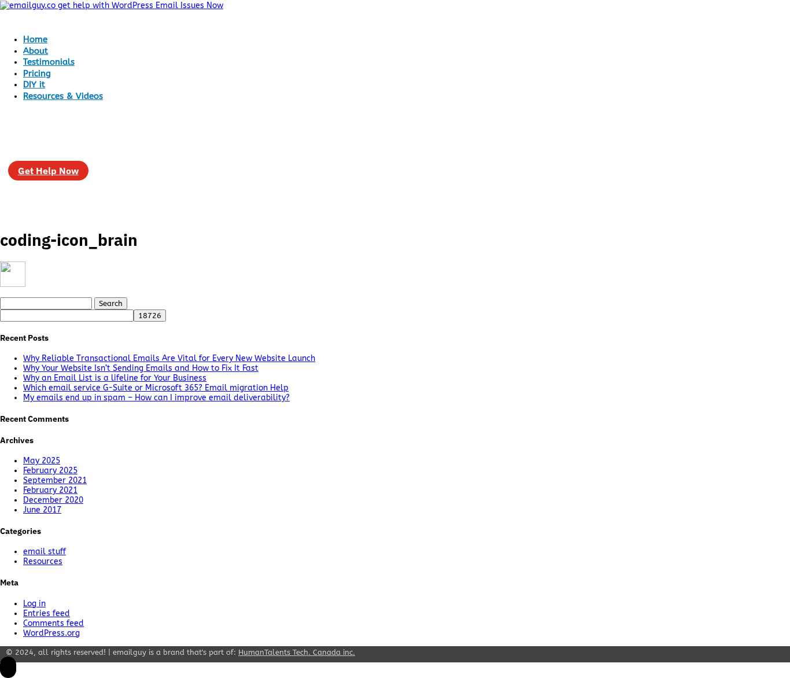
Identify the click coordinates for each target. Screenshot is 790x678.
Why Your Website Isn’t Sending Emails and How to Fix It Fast (141, 368)
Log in (34, 604)
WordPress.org (51, 633)
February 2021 (50, 490)
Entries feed (46, 613)
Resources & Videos (63, 96)
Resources (42, 561)
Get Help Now (48, 170)
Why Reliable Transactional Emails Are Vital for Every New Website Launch (169, 358)
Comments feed (53, 623)
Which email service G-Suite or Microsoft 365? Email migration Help (156, 388)
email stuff (44, 552)
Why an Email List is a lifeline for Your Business (114, 378)
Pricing (37, 73)
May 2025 (41, 461)
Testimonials (49, 62)
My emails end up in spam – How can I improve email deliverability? (156, 398)
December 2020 (53, 500)
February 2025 (50, 471)
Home (35, 39)
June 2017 (42, 510)
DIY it (34, 84)
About (35, 51)
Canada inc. (296, 652)
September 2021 (55, 480)
